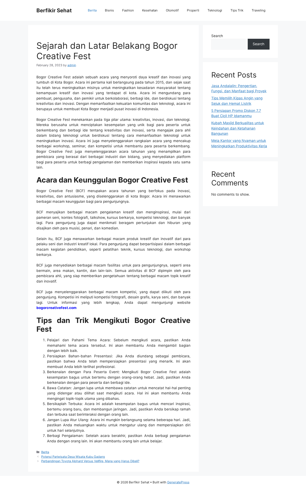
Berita (92, 10)
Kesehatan (150, 10)
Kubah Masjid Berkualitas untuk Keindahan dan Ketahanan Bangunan (237, 128)
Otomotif (172, 10)
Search (217, 36)
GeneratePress (178, 482)
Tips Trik (236, 10)
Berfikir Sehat (54, 10)
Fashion (128, 10)
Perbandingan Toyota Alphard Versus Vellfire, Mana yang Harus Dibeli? (90, 461)
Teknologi (215, 10)
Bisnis (109, 10)
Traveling (258, 10)
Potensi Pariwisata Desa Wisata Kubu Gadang (73, 456)
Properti (193, 10)
